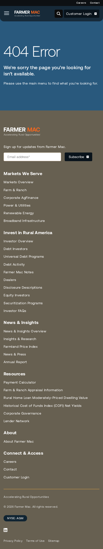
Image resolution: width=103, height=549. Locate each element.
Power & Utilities (17, 205)
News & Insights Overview (25, 331)
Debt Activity (14, 264)
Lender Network (16, 421)
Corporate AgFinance (21, 198)
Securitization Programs (23, 303)
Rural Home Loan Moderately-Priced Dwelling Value (46, 398)
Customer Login (79, 14)
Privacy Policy (13, 541)
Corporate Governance (22, 413)
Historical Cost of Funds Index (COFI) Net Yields (42, 406)
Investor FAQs (15, 311)
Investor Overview (18, 241)
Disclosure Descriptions (23, 287)
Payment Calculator (20, 382)
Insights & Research (20, 339)
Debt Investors (16, 249)
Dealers (10, 280)
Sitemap (53, 541)
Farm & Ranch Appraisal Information (33, 390)
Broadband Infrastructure (24, 221)
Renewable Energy (19, 213)
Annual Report (15, 362)
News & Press (15, 354)
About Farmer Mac (19, 441)
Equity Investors (17, 295)
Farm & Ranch (15, 190)
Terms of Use (35, 541)
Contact (95, 2)
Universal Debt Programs (24, 256)
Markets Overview (18, 182)
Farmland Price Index (21, 346)
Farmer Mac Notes (19, 272)
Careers (81, 2)
